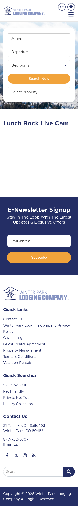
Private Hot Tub (16, 397)
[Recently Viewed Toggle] (62, 7)
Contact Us (12, 319)
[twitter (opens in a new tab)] (16, 455)
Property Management (22, 350)
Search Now (39, 78)
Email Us (10, 444)
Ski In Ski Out (14, 385)
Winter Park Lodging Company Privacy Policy (36, 328)
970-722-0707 (15, 439)
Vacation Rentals (17, 362)
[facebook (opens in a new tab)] (7, 455)
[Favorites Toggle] (71, 7)
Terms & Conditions (19, 356)
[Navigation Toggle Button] (71, 14)
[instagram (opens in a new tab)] (25, 455)
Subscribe (39, 257)
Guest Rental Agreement (24, 344)
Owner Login (14, 337)
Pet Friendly (13, 391)
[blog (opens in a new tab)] (33, 455)
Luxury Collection (18, 403)
